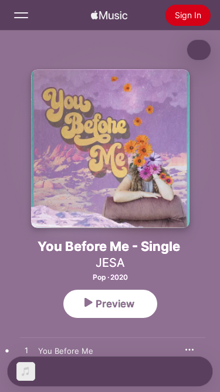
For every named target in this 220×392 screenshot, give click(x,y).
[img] (109, 15)
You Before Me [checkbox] (65, 351)
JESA (110, 263)
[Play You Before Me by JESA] (26, 351)
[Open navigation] (21, 15)
